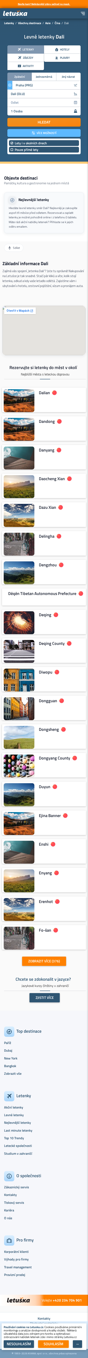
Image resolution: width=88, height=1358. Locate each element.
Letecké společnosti (18, 1145)
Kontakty (10, 1194)
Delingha (46, 536)
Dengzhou (48, 564)
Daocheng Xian (52, 478)
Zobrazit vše (12, 1073)
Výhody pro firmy (16, 1259)
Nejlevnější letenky (33, 199)
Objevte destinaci (21, 177)
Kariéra (9, 1210)
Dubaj (8, 1050)
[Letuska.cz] (15, 13)
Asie (48, 23)
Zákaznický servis (16, 1187)
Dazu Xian (47, 507)
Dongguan (48, 700)
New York (10, 1058)
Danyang (46, 450)
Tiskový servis (14, 1202)
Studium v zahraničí (18, 1153)
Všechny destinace (29, 23)
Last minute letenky (18, 1130)
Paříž (7, 1042)
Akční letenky (13, 1107)
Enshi (44, 844)
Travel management (18, 1267)
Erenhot (46, 901)
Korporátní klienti (16, 1251)
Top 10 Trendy (14, 1138)
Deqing (45, 614)
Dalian (44, 392)
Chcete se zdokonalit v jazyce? (43, 979)
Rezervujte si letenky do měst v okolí (43, 367)
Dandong (47, 421)
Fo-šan (45, 930)
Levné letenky (14, 1114)
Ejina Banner (50, 815)
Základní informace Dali (25, 263)
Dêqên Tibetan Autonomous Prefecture (42, 593)
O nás (8, 1218)
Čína (57, 23)
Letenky (9, 23)
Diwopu (45, 672)
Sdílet (16, 248)
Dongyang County (54, 758)
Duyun (44, 786)
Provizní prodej (14, 1274)
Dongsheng (49, 729)
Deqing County (52, 643)
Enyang (45, 873)
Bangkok (10, 1065)
